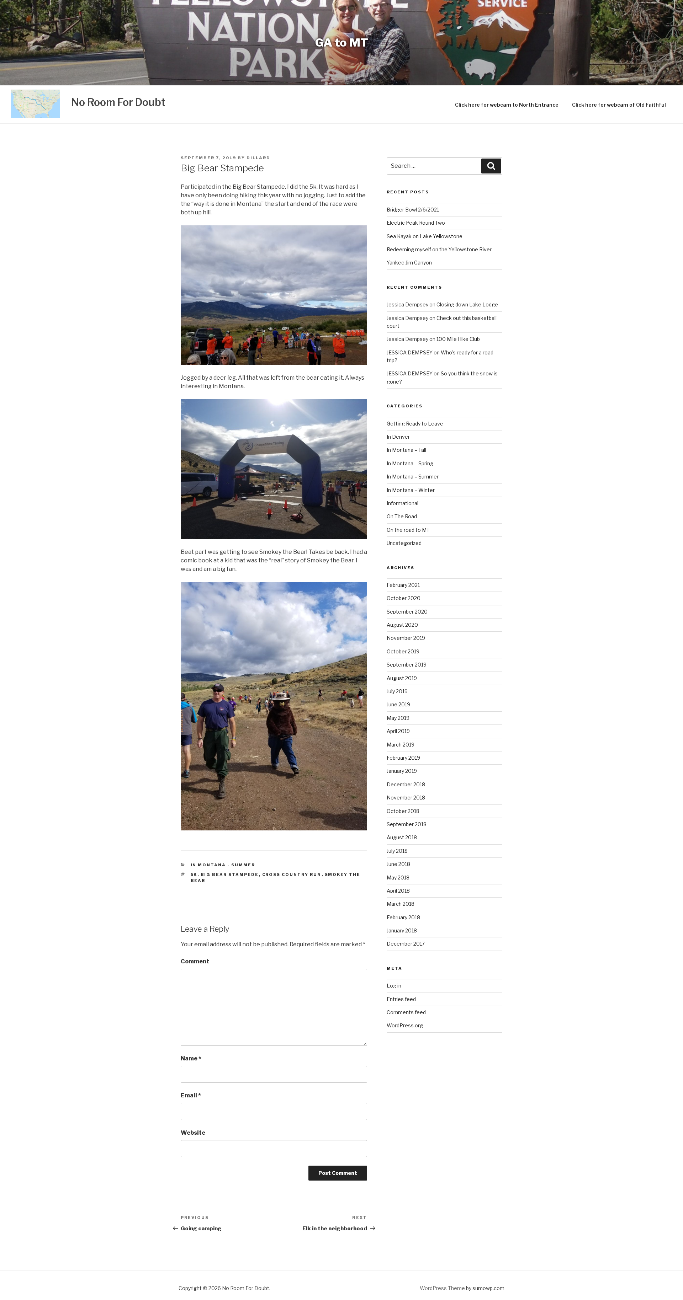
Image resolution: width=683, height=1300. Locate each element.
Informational (402, 503)
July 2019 (397, 691)
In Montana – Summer (413, 477)
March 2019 (400, 745)
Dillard (258, 157)
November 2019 (406, 638)
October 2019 (403, 651)
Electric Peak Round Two (416, 223)
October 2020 (403, 598)
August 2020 (402, 625)
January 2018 (402, 930)
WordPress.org (405, 1025)
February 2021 (403, 585)
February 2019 (403, 758)
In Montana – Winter (411, 490)
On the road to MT (408, 530)
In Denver (398, 437)
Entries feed (401, 999)
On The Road (402, 516)
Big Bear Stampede (230, 874)
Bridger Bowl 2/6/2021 (413, 210)
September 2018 (407, 824)
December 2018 (406, 784)
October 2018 (403, 811)
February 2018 (403, 917)
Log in (394, 986)
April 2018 (398, 891)
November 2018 (406, 798)
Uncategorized (404, 543)
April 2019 (398, 731)
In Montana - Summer (223, 864)
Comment (195, 961)
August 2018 (402, 837)
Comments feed (406, 1012)
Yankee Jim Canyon (409, 263)
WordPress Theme (442, 1288)
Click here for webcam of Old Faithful (619, 105)
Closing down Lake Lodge (467, 304)
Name (191, 1058)
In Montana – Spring (410, 463)
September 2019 (407, 665)
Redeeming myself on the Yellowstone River (439, 249)
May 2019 (398, 718)
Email (191, 1095)
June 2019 (398, 704)
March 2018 (400, 904)
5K (194, 874)
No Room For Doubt (118, 102)
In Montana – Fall (406, 450)
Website (193, 1132)
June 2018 (398, 864)
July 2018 (397, 851)
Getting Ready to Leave (415, 424)
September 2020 (407, 612)
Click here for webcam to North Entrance (506, 105)
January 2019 (402, 771)
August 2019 (402, 678)
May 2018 (398, 877)
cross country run (292, 874)
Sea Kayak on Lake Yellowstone (424, 236)
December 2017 (406, 944)
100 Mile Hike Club (458, 339)
